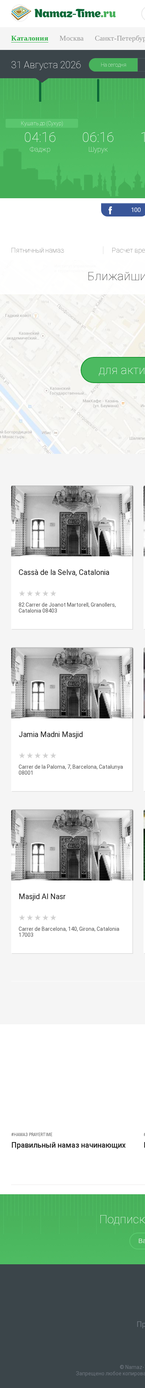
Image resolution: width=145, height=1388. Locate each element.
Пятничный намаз (37, 250)
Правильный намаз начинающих (68, 1145)
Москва (71, 38)
